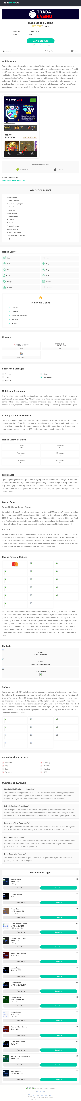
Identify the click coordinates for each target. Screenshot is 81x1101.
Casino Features (12, 216)
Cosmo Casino (16, 1071)
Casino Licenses (13, 200)
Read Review (21, 888)
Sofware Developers (14, 232)
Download (58, 888)
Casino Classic (16, 997)
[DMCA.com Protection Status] (43, 1088)
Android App (11, 207)
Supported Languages (15, 204)
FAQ (8, 239)
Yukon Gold (15, 909)
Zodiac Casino (16, 1012)
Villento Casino (16, 894)
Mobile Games (12, 197)
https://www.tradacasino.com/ (14, 180)
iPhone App (11, 210)
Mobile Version (12, 213)
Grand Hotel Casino (18, 1042)
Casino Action (16, 983)
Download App (40, 41)
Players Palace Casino (19, 1027)
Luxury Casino (16, 968)
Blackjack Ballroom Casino (20, 1056)
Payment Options (13, 226)
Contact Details (12, 229)
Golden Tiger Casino (18, 953)
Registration (11, 219)
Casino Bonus (12, 223)
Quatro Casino (16, 879)
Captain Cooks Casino (19, 938)
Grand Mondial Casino (19, 924)
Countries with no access (16, 235)
